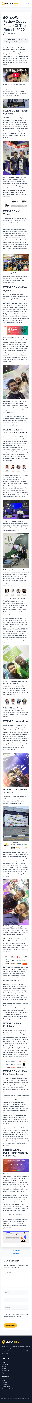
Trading (4, 1368)
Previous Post (16, 1250)
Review (4, 1362)
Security (4, 1366)
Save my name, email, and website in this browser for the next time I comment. (16, 1317)
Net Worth (5, 1364)
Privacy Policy (6, 1386)
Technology (5, 1371)
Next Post (16, 1253)
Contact (4, 1382)
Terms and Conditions (8, 1389)
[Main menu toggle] (28, 3)
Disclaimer (5, 1384)
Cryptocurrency (6, 1373)
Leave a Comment (12, 39)
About (4, 1380)
